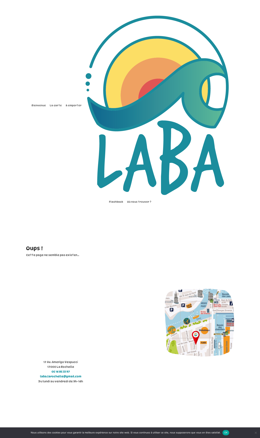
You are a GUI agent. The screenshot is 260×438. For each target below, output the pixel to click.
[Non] (255, 432)
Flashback (116, 201)
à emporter (74, 105)
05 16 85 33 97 (60, 371)
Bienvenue (38, 105)
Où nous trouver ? (139, 201)
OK (226, 432)
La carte (56, 105)
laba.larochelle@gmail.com (60, 376)
